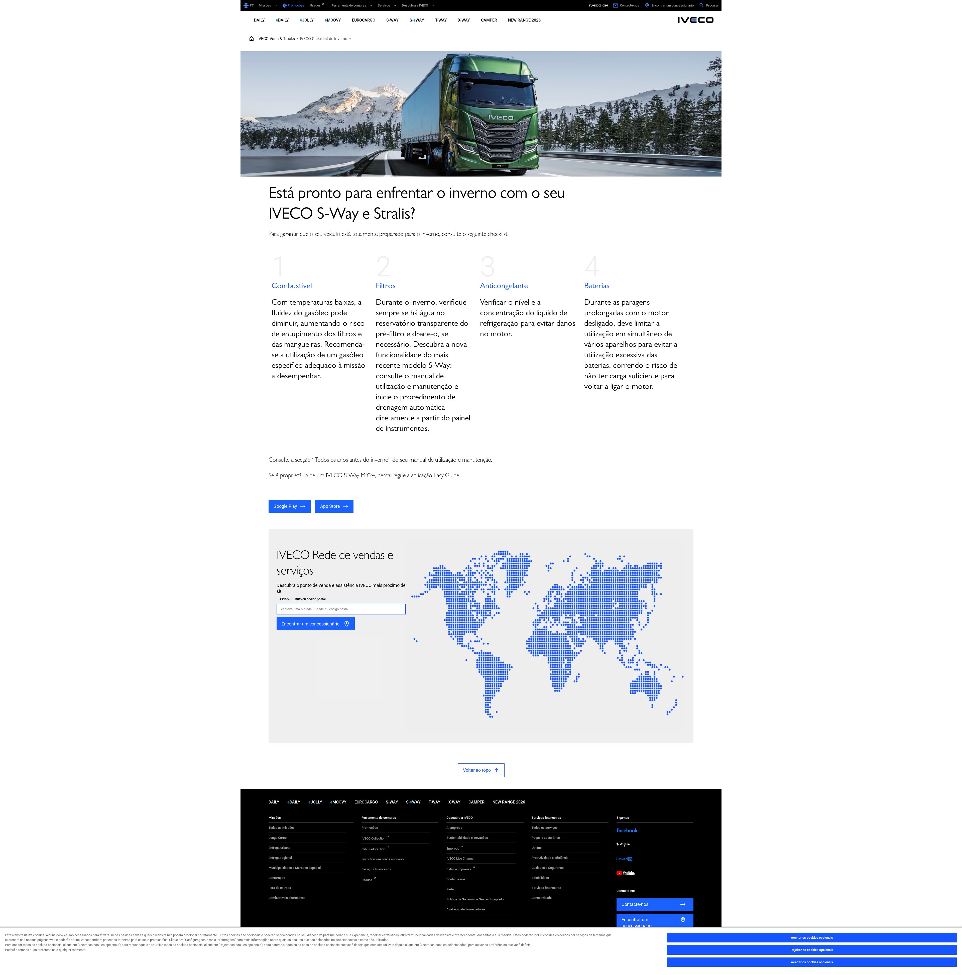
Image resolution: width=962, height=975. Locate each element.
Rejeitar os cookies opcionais (812, 950)
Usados (315, 5)
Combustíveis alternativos (287, 898)
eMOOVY (333, 20)
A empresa (454, 828)
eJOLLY (307, 20)
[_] (599, 5)
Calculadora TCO (374, 849)
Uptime (537, 848)
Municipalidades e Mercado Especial (295, 868)
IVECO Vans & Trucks (276, 38)
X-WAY (464, 20)
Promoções (296, 5)
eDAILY (282, 20)
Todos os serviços (545, 828)
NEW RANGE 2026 (524, 20)
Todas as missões (282, 828)
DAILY (259, 20)
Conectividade (542, 898)
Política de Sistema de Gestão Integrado (475, 899)
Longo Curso (278, 838)
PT (252, 5)
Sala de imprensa (458, 869)
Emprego (452, 848)
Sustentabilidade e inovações (467, 838)
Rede (450, 889)
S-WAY (392, 20)
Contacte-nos (455, 879)
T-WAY (441, 20)
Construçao (277, 878)
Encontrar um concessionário (383, 859)
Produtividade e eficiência (550, 858)
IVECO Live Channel (460, 858)
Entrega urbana (279, 848)
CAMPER (489, 20)
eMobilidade (540, 878)
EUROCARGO (363, 20)
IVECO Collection (373, 838)
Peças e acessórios (546, 838)
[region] (481, 951)
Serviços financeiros (376, 869)
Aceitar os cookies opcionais (812, 937)
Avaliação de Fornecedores (466, 909)
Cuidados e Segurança (548, 868)
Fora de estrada (280, 888)
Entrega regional (280, 858)
